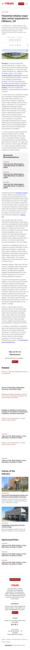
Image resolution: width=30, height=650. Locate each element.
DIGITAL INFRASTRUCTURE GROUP (15, 634)
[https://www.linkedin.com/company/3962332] (15, 624)
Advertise (8, 639)
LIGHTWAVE (15, 632)
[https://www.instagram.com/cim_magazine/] (14, 624)
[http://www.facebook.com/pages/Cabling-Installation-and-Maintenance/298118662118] (12, 624)
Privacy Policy (24, 639)
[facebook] (10, 45)
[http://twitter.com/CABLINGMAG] (17, 624)
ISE (21, 631)
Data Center (5, 12)
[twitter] (15, 45)
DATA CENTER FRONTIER (13, 631)
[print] (27, 45)
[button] (3, 4)
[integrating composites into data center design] (15, 514)
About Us (4, 639)
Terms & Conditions (6, 641)
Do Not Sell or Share (16, 639)
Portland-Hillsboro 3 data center (11, 75)
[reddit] (17, 45)
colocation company (22, 193)
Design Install (5, 493)
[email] (20, 45)
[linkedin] (12, 45)
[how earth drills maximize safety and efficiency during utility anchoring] (15, 484)
